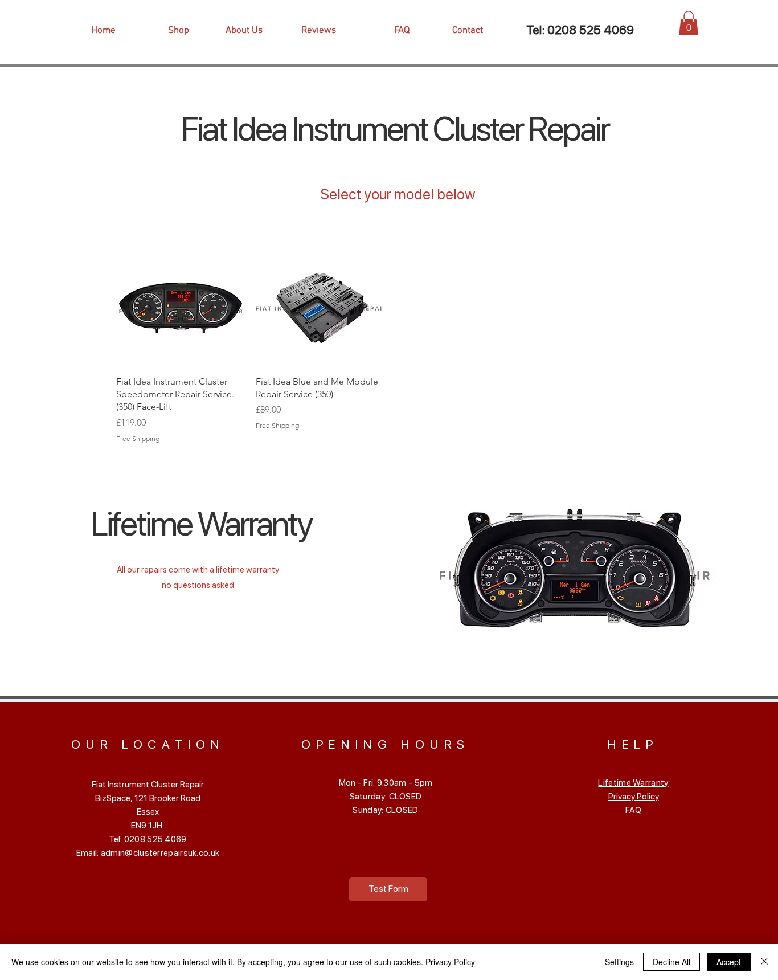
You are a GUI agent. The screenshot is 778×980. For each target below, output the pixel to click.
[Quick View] (180, 302)
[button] (688, 23)
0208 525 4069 (590, 29)
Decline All (671, 961)
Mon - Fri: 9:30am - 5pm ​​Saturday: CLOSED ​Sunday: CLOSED (386, 796)
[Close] (764, 962)
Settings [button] (619, 961)
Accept (728, 961)
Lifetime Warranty (633, 783)
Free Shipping (137, 438)
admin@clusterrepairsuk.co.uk (160, 853)
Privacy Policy (633, 796)
